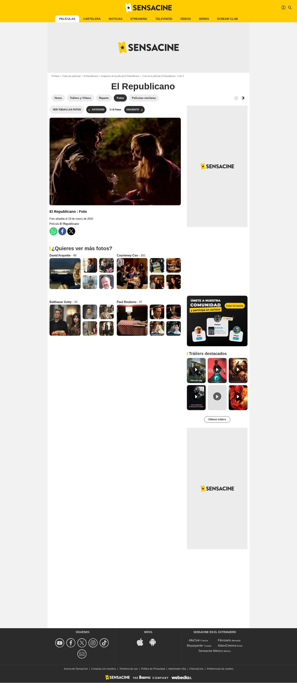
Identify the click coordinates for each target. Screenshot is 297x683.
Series (204, 18)
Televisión (163, 18)
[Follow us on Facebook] (71, 642)
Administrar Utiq (177, 668)
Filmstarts (224, 640)
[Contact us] (82, 654)
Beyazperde (195, 645)
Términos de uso (128, 668)
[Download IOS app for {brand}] (142, 642)
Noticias (115, 18)
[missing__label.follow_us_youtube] (60, 642)
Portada (55, 76)
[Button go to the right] (243, 98)
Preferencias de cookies (220, 668)
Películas (67, 18)
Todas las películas (71, 76)
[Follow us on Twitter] (82, 642)
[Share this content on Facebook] (62, 231)
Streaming (138, 18)
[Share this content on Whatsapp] (53, 231)
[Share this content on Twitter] (71, 231)
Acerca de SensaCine (76, 668)
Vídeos (185, 18)
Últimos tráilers (217, 419)
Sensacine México (210, 650)
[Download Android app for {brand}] (155, 642)
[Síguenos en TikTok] (105, 642)
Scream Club (227, 18)
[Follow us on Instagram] (93, 642)
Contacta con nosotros (103, 668)
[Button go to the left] (236, 98)
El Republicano (91, 76)
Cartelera (92, 18)
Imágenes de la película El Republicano (120, 76)
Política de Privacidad (153, 668)
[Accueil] (148, 8)
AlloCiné (194, 640)
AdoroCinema (227, 645)
